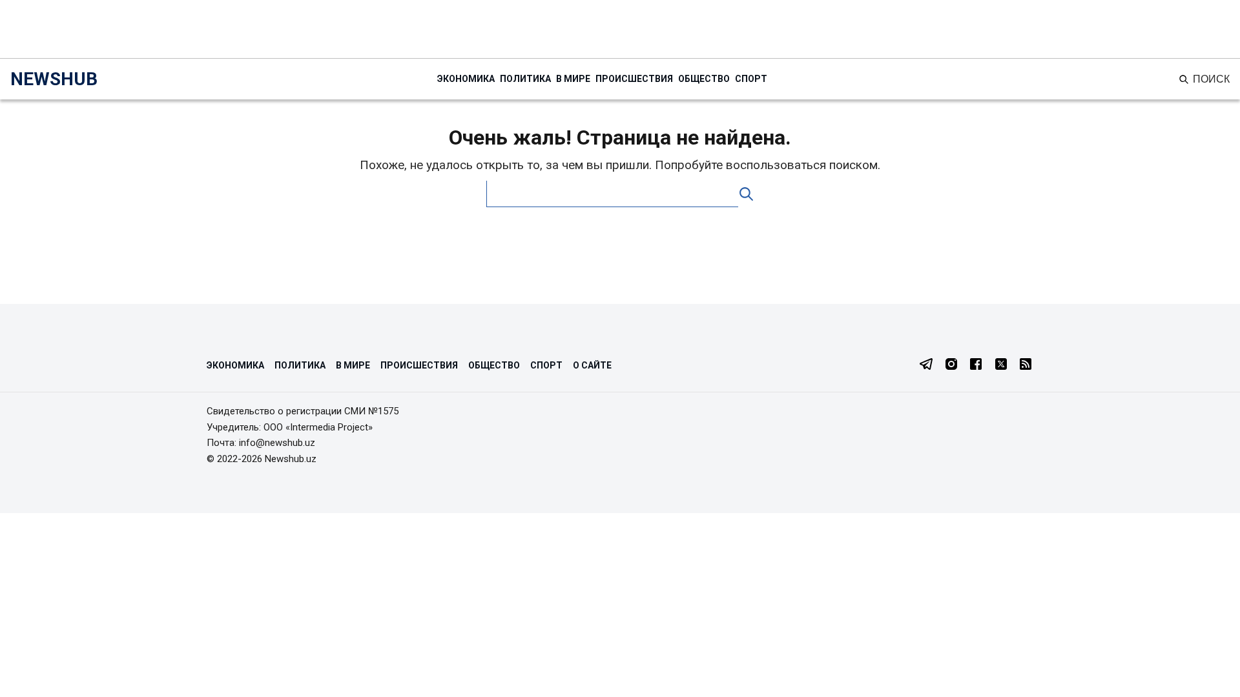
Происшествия (634, 79)
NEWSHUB (54, 79)
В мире (573, 79)
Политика (525, 79)
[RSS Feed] (1025, 365)
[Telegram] (926, 365)
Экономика (466, 79)
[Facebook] (976, 365)
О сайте (592, 365)
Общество (704, 79)
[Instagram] (951, 365)
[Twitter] (1001, 365)
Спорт (751, 79)
